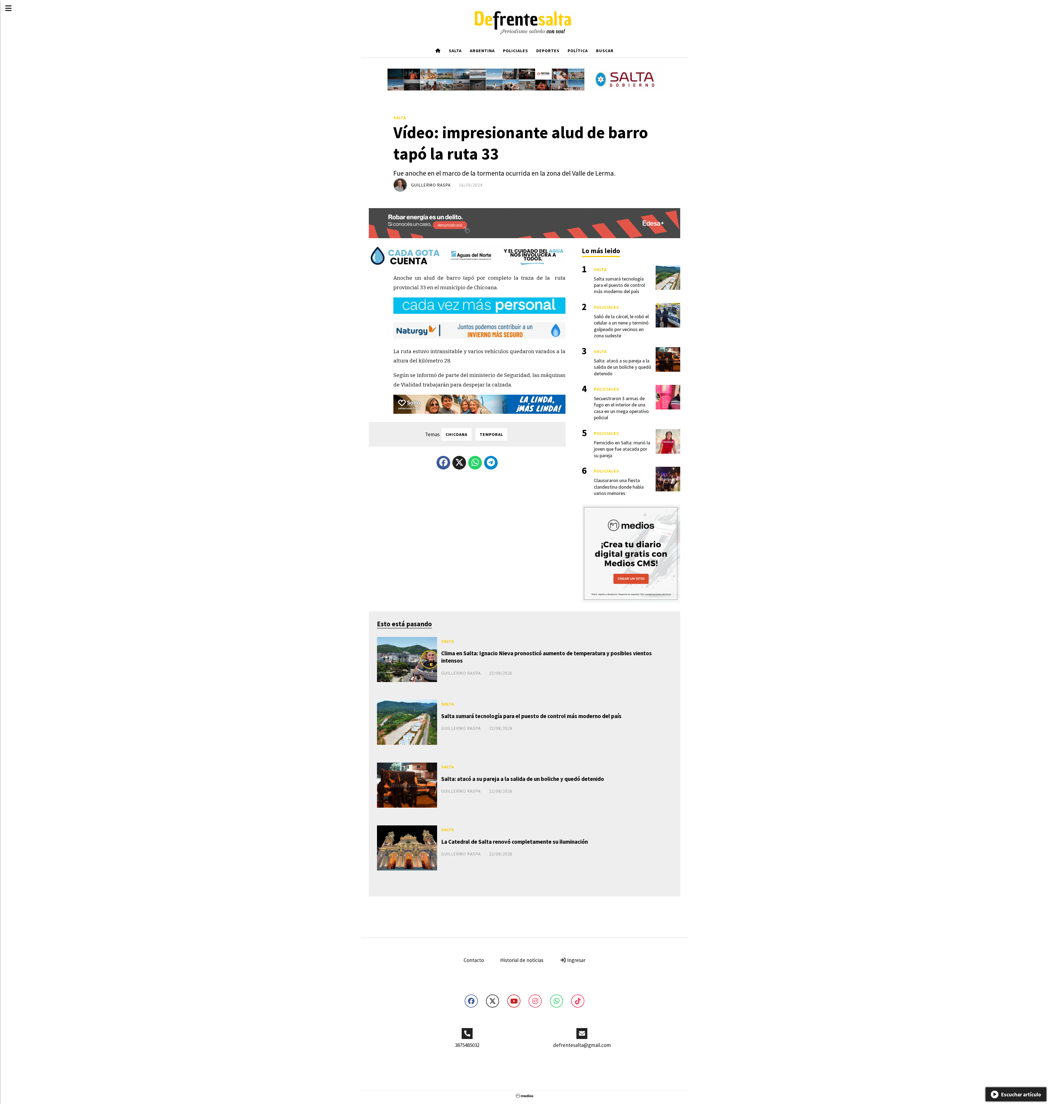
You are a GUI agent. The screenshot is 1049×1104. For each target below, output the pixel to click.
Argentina (482, 50)
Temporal (491, 434)
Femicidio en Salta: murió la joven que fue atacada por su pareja (622, 449)
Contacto (474, 960)
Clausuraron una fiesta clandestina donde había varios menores (619, 486)
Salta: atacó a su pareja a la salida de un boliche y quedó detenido (522, 779)
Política (578, 50)
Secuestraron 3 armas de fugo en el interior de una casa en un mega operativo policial (621, 408)
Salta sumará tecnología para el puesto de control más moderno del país (531, 716)
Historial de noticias (521, 960)
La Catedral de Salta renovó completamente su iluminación (514, 841)
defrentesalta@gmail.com (582, 1045)
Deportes (547, 50)
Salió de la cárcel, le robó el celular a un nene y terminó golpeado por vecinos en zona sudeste (621, 326)
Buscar (605, 50)
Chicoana (456, 434)
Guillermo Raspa (431, 185)
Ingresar (575, 960)
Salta (455, 50)
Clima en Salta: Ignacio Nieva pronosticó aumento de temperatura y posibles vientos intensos (546, 657)
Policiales (515, 50)
